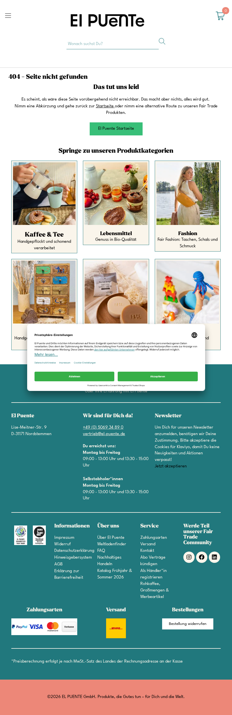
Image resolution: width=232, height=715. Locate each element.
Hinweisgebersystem (73, 558)
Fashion (187, 233)
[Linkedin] (214, 557)
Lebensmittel (116, 233)
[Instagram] (189, 557)
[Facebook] (201, 557)
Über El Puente (110, 538)
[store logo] (107, 20)
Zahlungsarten (153, 538)
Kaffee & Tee (44, 234)
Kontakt (147, 551)
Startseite (105, 106)
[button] (116, 128)
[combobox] (112, 43)
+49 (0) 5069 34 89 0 (103, 427)
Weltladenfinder (111, 544)
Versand (147, 544)
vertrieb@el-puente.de (104, 434)
